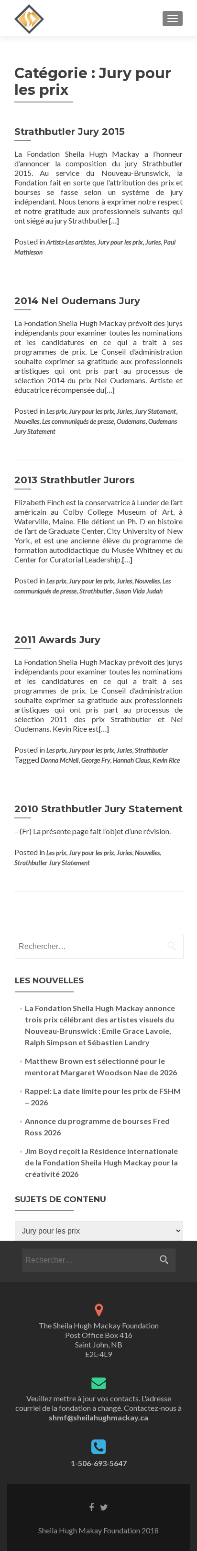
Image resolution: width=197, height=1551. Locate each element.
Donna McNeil (59, 760)
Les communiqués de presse (78, 421)
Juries (153, 242)
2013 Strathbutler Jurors (74, 480)
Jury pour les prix (120, 242)
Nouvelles (26, 421)
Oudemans (131, 421)
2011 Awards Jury (57, 639)
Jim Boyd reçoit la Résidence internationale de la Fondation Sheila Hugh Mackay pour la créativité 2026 (101, 1162)
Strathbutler (95, 591)
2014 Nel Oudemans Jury (77, 300)
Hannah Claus (131, 760)
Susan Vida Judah (139, 591)
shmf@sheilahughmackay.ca (98, 1417)
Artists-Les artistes (70, 242)
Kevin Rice (166, 760)
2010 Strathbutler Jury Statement (98, 809)
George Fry (95, 760)
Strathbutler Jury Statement (52, 863)
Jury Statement (155, 411)
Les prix (56, 411)
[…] (114, 220)
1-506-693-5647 (99, 1463)
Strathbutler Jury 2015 (69, 131)
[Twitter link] (104, 1506)
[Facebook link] (91, 1506)
